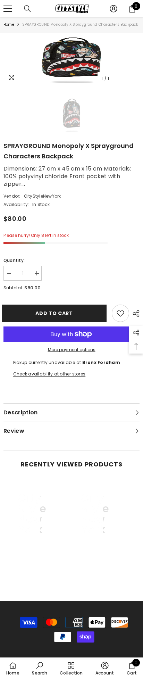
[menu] (7, 9)
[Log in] (113, 8)
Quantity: (14, 260)
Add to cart (54, 313)
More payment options (71, 350)
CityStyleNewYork (42, 196)
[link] (32, 564)
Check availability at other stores (49, 374)
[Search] (27, 9)
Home (8, 24)
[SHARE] (134, 313)
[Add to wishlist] (120, 313)
